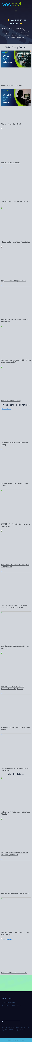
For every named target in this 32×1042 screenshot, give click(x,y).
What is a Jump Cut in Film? (10, 163)
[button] (16, 11)
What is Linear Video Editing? (11, 401)
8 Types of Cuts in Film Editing (11, 85)
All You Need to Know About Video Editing (15, 242)
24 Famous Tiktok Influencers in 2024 (14, 973)
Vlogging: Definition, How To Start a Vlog (15, 893)
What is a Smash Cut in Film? (11, 124)
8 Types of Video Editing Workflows (13, 281)
